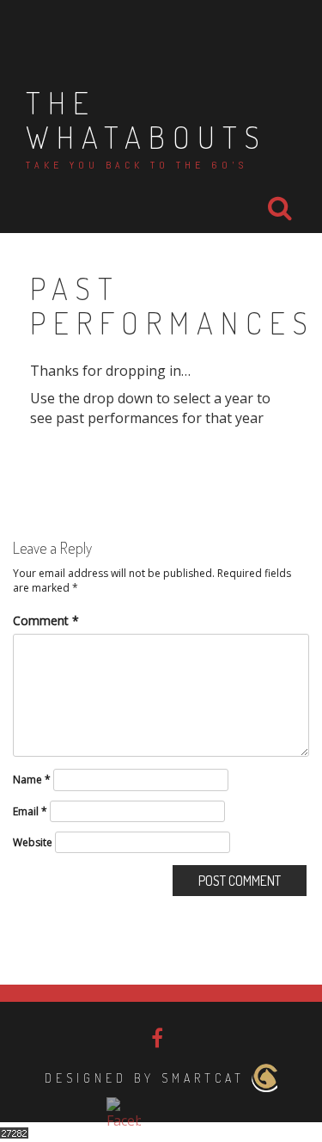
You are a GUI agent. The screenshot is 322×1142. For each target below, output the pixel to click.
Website (32, 842)
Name (32, 779)
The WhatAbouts (146, 120)
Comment (46, 620)
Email (30, 811)
